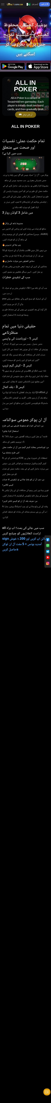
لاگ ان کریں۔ (44, 4)
